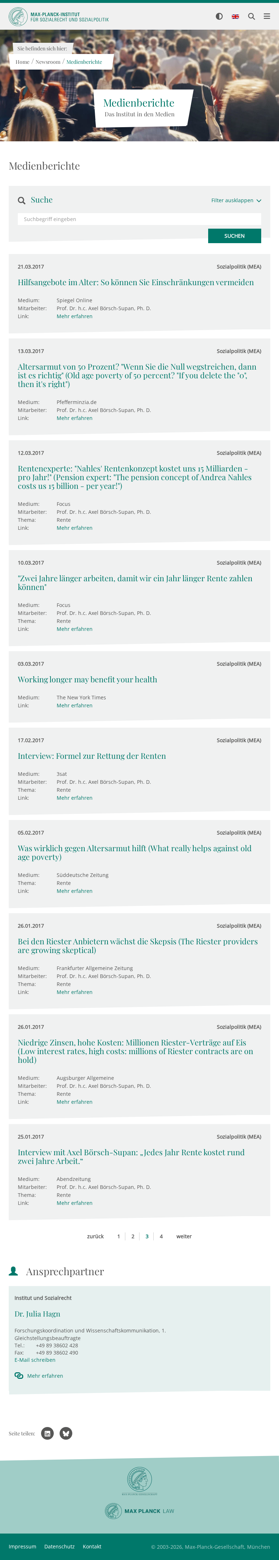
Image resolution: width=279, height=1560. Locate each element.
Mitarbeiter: (32, 308)
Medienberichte (84, 61)
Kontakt (92, 1546)
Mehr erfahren (75, 316)
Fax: (19, 1352)
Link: (23, 316)
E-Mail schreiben (35, 1359)
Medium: (29, 300)
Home (22, 61)
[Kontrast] (219, 16)
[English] (235, 17)
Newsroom (47, 61)
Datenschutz (59, 1546)
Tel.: (20, 1345)
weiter (184, 1236)
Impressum (22, 1546)
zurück (95, 1236)
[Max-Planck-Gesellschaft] (139, 1481)
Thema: (27, 519)
